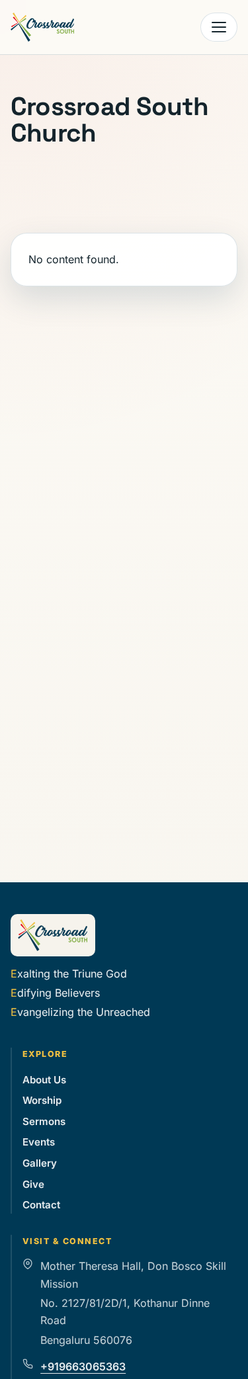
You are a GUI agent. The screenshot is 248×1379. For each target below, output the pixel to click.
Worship (42, 1100)
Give (33, 1184)
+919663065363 (83, 1366)
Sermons (43, 1121)
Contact (41, 1204)
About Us (44, 1079)
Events (38, 1142)
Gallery (39, 1163)
